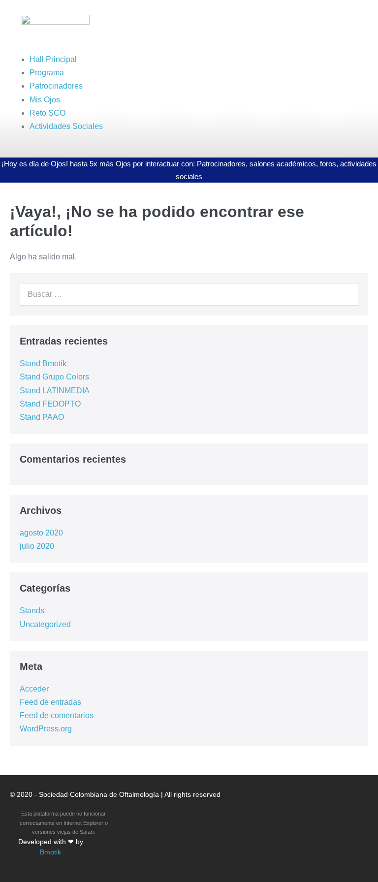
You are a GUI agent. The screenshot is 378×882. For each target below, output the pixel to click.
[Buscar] (345, 294)
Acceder (34, 689)
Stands (32, 610)
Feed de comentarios (57, 715)
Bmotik (50, 852)
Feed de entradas (50, 702)
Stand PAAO (42, 417)
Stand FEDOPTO (50, 404)
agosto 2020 (41, 533)
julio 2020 (37, 546)
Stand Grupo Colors (54, 377)
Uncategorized (45, 624)
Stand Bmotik (43, 363)
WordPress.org (46, 728)
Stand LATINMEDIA (55, 390)
